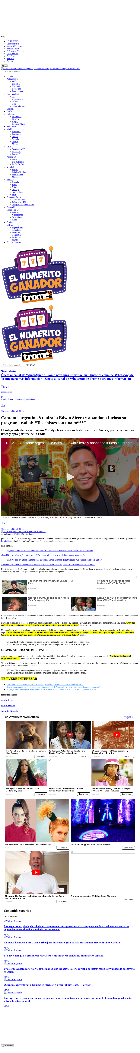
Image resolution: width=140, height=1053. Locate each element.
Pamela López (13, 49)
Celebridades (17, 99)
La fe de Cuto (12, 53)
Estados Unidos (19, 172)
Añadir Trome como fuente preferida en (18, 399)
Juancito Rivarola (9, 711)
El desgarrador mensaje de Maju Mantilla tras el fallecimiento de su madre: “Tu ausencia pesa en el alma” (52, 689)
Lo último (11, 76)
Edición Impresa (14, 242)
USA (9, 147)
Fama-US (16, 154)
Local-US (16, 151)
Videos (10, 225)
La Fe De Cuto (18, 164)
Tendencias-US (18, 149)
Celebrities (16, 235)
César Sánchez (13, 44)
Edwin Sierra (6, 541)
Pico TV (10, 58)
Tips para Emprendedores (23, 204)
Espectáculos (12, 94)
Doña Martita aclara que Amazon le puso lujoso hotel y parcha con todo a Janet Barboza (45, 684)
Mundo (10, 167)
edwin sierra (7, 700)
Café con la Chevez (15, 51)
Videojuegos (17, 215)
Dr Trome (16, 237)
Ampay (15, 121)
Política (15, 81)
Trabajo (15, 189)
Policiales (16, 84)
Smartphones (17, 217)
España (15, 169)
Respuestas (11, 126)
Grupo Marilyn (8, 705)
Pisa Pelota (11, 56)
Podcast (10, 61)
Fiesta (14, 159)
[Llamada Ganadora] (34, 303)
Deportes (10, 109)
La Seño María (18, 124)
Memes (15, 144)
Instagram (16, 134)
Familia (10, 179)
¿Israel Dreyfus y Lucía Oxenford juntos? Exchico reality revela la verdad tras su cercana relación (43, 555)
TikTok (15, 141)
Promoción (11, 207)
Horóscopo (11, 111)
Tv (13, 96)
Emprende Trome (14, 197)
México (15, 177)
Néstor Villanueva (14, 46)
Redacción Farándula (36, 531)
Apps (14, 220)
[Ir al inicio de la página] (7, 1045)
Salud (14, 184)
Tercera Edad (18, 192)
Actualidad (11, 79)
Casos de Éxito (18, 200)
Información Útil (19, 202)
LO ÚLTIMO (13, 41)
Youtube (15, 139)
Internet (15, 212)
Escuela (15, 182)
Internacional (17, 91)
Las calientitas (18, 162)
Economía (16, 89)
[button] (30, 365)
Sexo (14, 194)
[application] (70, 477)
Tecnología (11, 210)
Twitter (15, 136)
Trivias (9, 222)
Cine (14, 104)
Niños (14, 187)
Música (15, 101)
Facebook (16, 131)
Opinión (10, 114)
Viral (9, 129)
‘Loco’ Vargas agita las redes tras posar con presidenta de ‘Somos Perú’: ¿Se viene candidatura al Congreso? (53, 687)
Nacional (16, 86)
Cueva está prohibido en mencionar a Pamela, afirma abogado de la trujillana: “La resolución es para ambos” (48, 564)
